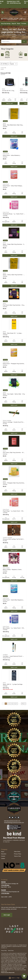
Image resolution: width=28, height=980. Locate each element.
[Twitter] (12, 817)
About (2, 851)
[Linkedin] (18, 817)
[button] (13, 19)
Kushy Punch (6, 153)
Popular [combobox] (12, 64)
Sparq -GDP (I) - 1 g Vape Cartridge (12, 684)
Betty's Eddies (6, 567)
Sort (10, 62)
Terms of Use (17, 856)
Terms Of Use (10, 950)
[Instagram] (15, 817)
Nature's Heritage (7, 420)
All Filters (5, 63)
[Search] (24, 41)
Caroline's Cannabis (7, 537)
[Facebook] (9, 817)
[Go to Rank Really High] (14, 978)
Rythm (3, 89)
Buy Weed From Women (14, 838)
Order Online (17, 851)
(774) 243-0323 (5, 885)
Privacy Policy (17, 854)
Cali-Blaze (5, 654)
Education (3, 854)
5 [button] (16, 703)
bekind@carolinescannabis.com (12, 821)
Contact (3, 856)
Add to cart (9, 103)
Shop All (7, 57)
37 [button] (22, 703)
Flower (21, 57)
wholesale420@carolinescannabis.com (14, 822)
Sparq (4, 123)
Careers (3, 858)
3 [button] (11, 703)
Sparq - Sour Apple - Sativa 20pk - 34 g (14, 394)
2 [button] (8, 703)
